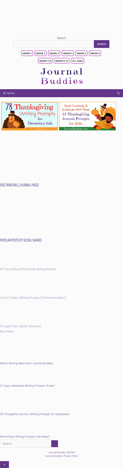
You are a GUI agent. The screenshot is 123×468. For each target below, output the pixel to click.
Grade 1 (27, 53)
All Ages (77, 61)
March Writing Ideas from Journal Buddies (26, 363)
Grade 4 (68, 53)
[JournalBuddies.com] (61, 76)
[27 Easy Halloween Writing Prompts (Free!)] (16, 375)
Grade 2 (40, 53)
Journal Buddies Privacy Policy (61, 455)
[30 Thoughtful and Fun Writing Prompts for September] (22, 400)
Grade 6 (95, 53)
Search (61, 38)
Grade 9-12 (61, 61)
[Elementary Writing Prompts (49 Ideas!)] (16, 426)
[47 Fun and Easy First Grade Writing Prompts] (22, 265)
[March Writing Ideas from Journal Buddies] (22, 350)
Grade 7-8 (45, 61)
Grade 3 (54, 53)
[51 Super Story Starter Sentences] (22, 322)
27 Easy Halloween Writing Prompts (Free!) (27, 385)
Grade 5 (81, 53)
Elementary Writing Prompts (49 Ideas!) (25, 436)
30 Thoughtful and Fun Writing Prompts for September (34, 414)
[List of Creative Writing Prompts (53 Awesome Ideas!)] (22, 294)
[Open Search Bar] (118, 93)
